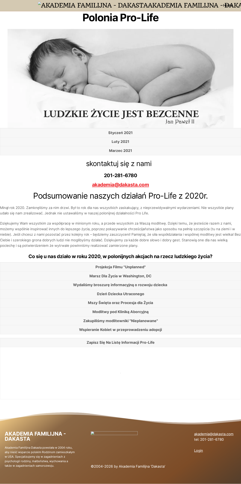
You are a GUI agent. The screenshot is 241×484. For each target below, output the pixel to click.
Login (198, 450)
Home (228, 5)
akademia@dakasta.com (120, 185)
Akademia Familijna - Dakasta (35, 436)
